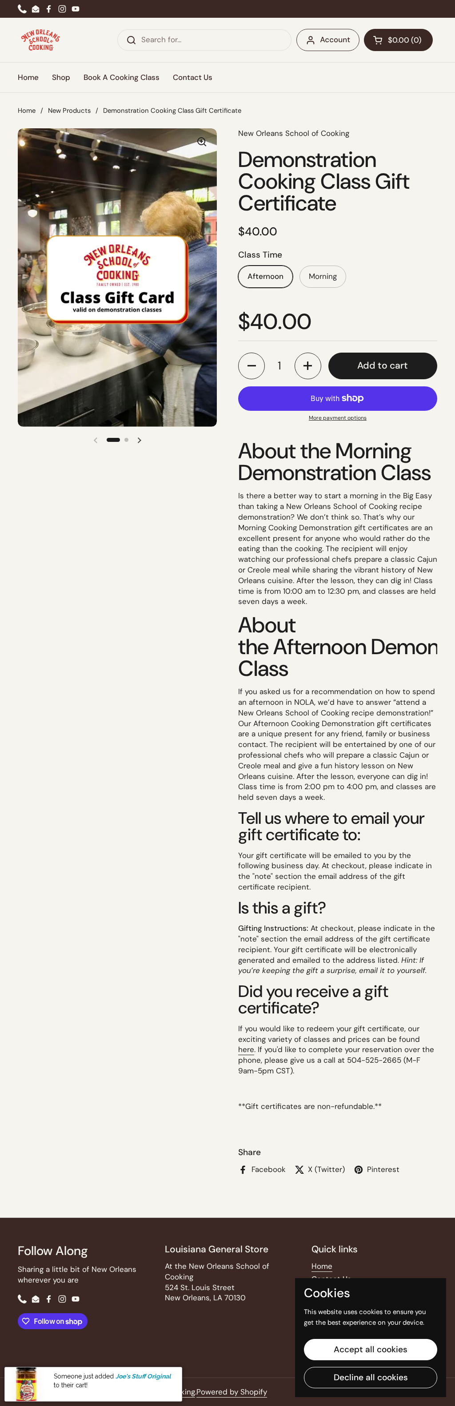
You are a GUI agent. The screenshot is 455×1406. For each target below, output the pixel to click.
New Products (69, 110)
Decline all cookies (371, 1377)
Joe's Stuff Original (143, 1376)
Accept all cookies (370, 1349)
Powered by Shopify (231, 1392)
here (246, 1049)
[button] (398, 40)
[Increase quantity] (308, 366)
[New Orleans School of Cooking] (41, 40)
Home (27, 110)
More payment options (338, 417)
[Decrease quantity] (251, 366)
